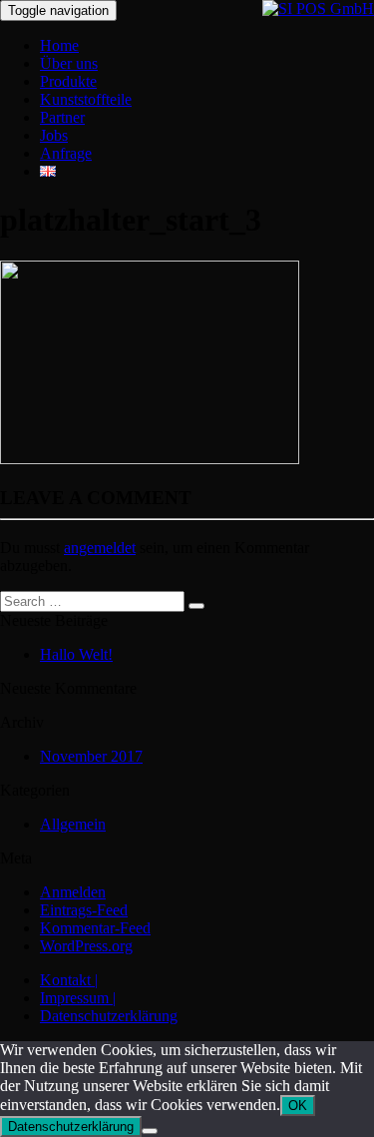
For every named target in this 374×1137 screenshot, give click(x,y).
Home (59, 45)
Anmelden (73, 891)
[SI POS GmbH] (318, 8)
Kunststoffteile (86, 99)
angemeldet (100, 547)
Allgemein (73, 824)
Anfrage (66, 153)
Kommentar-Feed (95, 927)
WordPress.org (86, 945)
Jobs (54, 135)
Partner (62, 117)
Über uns (69, 63)
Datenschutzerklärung (109, 1015)
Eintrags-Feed (84, 909)
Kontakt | (69, 979)
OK (297, 1105)
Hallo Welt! (76, 654)
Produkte (68, 81)
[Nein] (150, 1131)
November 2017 (91, 756)
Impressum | (78, 997)
